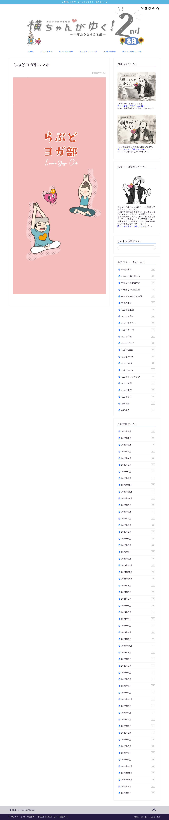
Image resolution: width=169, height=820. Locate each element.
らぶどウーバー (137, 330)
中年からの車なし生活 (137, 296)
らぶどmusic (137, 356)
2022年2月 (137, 753)
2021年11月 (137, 773)
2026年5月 (137, 451)
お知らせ (137, 403)
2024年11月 (137, 572)
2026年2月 (137, 472)
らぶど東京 (137, 390)
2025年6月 (137, 525)
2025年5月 (137, 532)
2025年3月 (137, 545)
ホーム (31, 51)
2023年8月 (137, 659)
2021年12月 (137, 766)
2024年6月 (137, 605)
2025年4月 (137, 538)
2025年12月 (137, 485)
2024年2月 (137, 632)
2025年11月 (137, 492)
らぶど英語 (137, 383)
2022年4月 (137, 739)
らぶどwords (137, 350)
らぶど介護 (137, 336)
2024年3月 (137, 625)
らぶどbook (137, 363)
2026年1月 (137, 478)
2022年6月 (137, 726)
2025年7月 (137, 518)
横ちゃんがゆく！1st (131, 51)
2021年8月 (137, 793)
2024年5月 (137, 612)
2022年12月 (137, 699)
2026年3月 (137, 465)
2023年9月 (137, 652)
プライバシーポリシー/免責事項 (22, 817)
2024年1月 (137, 639)
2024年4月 (137, 619)
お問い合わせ (110, 51)
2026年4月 (137, 458)
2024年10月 (137, 579)
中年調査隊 (137, 269)
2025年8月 (137, 512)
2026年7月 (137, 438)
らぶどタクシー (66, 51)
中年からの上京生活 (137, 289)
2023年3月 (137, 679)
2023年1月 (137, 692)
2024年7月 (137, 599)
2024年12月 (137, 565)
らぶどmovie (137, 370)
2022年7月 (137, 719)
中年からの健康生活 (137, 283)
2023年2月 (137, 686)
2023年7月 (137, 666)
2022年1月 (137, 759)
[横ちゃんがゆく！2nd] (84, 46)
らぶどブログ (137, 343)
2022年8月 (137, 713)
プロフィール (46, 51)
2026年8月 (137, 431)
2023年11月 (137, 646)
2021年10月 (137, 780)
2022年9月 (137, 706)
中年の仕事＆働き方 (137, 276)
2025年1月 (137, 559)
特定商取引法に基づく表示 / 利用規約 (51, 817)
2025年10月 (137, 498)
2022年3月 (137, 746)
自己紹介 (137, 410)
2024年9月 (137, 585)
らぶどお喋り (137, 316)
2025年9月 (137, 505)
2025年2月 (137, 552)
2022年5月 (137, 733)
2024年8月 (137, 592)
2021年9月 (137, 786)
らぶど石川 (137, 397)
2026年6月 (137, 445)
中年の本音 (137, 303)
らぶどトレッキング (88, 51)
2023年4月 (137, 672)
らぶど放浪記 (137, 310)
